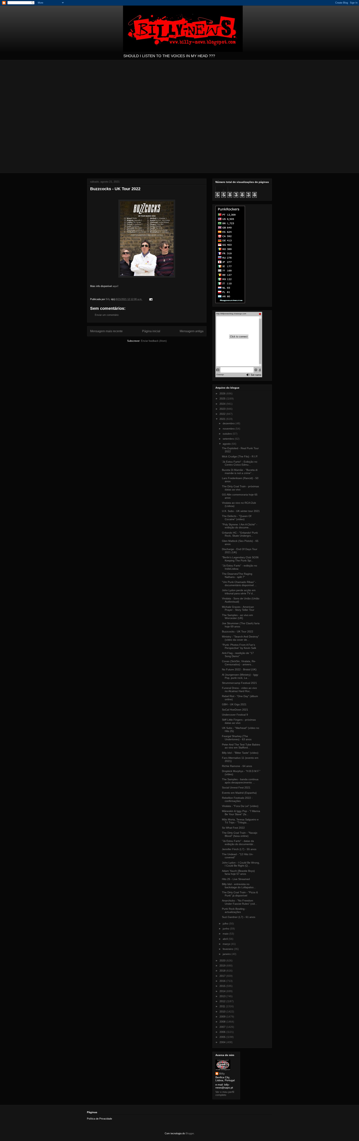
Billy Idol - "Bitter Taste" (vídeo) (240, 752)
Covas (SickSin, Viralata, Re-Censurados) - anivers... (239, 663)
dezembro (229, 423)
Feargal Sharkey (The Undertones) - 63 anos (236, 738)
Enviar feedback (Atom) (154, 340)
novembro (229, 428)
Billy (222, 1073)
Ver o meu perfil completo (224, 1093)
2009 (223, 1016)
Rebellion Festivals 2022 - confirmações (237, 799)
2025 (223, 398)
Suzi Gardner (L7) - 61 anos (238, 916)
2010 (223, 1011)
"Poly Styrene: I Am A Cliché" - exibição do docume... (239, 526)
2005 (223, 1036)
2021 (223, 418)
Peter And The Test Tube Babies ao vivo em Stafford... (241, 746)
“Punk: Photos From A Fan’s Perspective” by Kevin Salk (239, 646)
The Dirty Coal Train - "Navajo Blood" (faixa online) (239, 834)
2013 (223, 996)
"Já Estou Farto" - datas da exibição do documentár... (238, 842)
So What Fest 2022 (233, 827)
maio (226, 933)
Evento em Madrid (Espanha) (239, 792)
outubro (228, 433)
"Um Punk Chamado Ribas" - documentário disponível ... (239, 583)
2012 (223, 1001)
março (227, 943)
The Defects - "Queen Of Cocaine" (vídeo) (236, 518)
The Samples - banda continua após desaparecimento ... (240, 781)
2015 (223, 985)
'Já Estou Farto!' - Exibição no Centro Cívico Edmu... (239, 463)
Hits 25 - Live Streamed (236, 879)
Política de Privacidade (99, 1118)
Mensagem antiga (191, 331)
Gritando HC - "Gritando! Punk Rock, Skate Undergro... (240, 534)
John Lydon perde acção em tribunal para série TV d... (239, 592)
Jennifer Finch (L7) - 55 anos (239, 849)
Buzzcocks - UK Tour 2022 (237, 631)
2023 (223, 408)
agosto (227, 443)
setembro (229, 438)
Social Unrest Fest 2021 (236, 787)
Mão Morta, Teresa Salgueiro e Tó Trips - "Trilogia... (240, 821)
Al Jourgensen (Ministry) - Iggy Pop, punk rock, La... (240, 676)
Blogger (190, 1133)
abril (225, 938)
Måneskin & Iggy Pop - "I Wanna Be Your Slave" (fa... (241, 813)
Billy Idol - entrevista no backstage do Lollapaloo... (239, 886)
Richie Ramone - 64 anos (237, 766)
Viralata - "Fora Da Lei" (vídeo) (240, 806)
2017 (223, 975)
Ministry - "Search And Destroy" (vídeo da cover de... (240, 638)
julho (226, 923)
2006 (223, 1031)
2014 (223, 991)
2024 (223, 403)
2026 (223, 393)
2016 (223, 980)
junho (226, 928)
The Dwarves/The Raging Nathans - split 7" (237, 575)
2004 (223, 1042)
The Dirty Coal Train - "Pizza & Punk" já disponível (240, 894)
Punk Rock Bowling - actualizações (234, 910)
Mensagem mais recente (106, 331)
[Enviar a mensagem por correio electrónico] (150, 299)
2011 (223, 1006)
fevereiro (228, 948)
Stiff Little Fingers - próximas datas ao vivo (239, 721)
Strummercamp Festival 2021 (239, 682)
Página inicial (151, 331)
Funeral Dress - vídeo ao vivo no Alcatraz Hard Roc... (239, 689)
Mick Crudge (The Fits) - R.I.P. (240, 456)
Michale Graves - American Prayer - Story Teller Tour (238, 608)
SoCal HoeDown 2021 (235, 709)
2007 (223, 1026)
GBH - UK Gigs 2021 (234, 704)
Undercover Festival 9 (235, 714)
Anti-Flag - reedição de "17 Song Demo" (238, 654)
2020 (223, 960)
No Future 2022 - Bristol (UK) (239, 669)
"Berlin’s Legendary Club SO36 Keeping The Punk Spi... (240, 559)
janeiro (227, 953)
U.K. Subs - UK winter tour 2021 (241, 510)
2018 (223, 970)
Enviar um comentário (107, 315)
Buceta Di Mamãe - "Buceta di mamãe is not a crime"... (239, 471)
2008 (223, 1021)
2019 (223, 965)
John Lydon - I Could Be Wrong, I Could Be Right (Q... (241, 864)
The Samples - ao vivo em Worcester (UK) (237, 617)
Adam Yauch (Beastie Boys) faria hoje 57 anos (238, 872)
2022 (223, 413)
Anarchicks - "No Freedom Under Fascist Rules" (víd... (239, 902)
